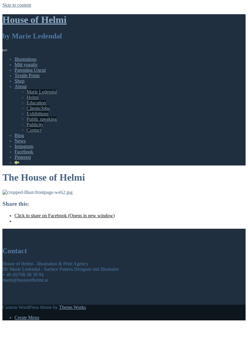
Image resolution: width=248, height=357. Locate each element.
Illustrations (26, 59)
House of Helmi (34, 19)
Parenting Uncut (30, 70)
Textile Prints (27, 75)
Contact (34, 130)
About (21, 86)
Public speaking (42, 119)
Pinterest (23, 157)
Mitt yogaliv (26, 64)
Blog (19, 135)
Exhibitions (37, 113)
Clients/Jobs (38, 108)
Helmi (32, 97)
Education (36, 102)
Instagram (24, 146)
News (20, 140)
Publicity (35, 124)
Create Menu (27, 317)
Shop (19, 81)
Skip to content (16, 5)
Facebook (24, 151)
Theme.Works (72, 307)
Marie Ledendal (42, 91)
